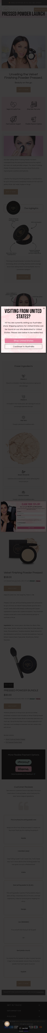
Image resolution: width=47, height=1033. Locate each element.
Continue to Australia (23, 346)
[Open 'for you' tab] (7, 1023)
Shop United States (23, 341)
